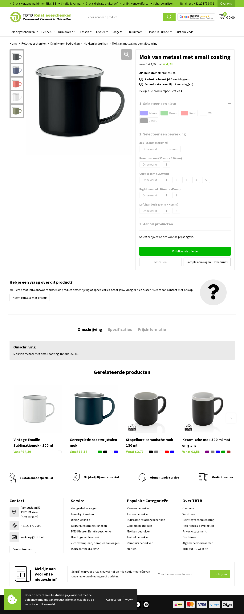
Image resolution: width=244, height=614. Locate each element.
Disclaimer (189, 537)
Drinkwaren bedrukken (65, 43)
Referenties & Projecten (198, 526)
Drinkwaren (65, 32)
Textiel (100, 32)
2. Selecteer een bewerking (162, 134)
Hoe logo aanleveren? (85, 537)
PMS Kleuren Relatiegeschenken (92, 531)
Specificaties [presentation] (120, 329)
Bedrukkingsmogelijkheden (89, 526)
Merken (131, 549)
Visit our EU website (195, 549)
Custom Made (184, 32)
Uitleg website (80, 520)
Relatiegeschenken (22, 32)
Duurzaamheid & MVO (85, 549)
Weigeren (128, 599)
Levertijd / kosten (82, 514)
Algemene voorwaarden (197, 543)
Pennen (46, 32)
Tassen (84, 32)
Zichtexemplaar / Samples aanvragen (95, 543)
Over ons (226, 3)
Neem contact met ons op (30, 297)
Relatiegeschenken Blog (198, 520)
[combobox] (123, 17)
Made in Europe (159, 32)
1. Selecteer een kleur (157, 103)
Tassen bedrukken (138, 514)
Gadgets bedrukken (139, 526)
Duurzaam (135, 32)
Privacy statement (194, 531)
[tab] (90, 329)
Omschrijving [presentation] (90, 329)
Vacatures (188, 514)
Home (14, 43)
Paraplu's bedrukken (140, 543)
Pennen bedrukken (139, 508)
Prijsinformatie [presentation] (152, 329)
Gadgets (117, 32)
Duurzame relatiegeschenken (146, 520)
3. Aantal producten (156, 224)
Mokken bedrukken (95, 43)
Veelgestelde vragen (84, 508)
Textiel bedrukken (138, 537)
